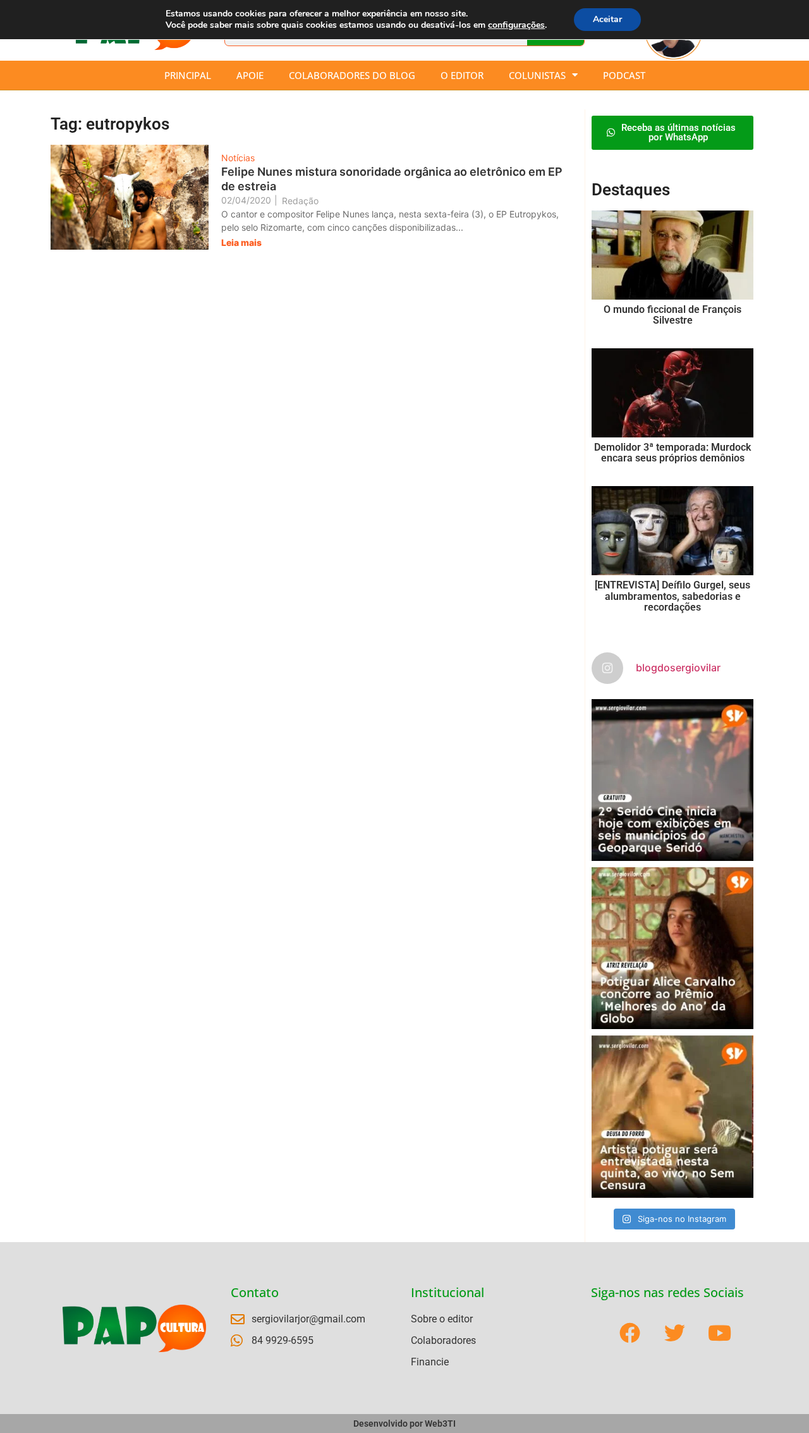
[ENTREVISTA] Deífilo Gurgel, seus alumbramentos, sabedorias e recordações (672, 596)
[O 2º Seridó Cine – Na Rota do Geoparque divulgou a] (672, 780)
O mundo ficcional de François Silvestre (672, 315)
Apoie (250, 75)
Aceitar (607, 19)
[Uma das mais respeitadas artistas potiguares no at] (672, 1116)
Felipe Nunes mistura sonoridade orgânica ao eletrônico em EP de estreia (392, 179)
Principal (187, 75)
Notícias (238, 157)
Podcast (624, 75)
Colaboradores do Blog (352, 75)
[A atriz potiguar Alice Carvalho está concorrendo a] (672, 948)
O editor (462, 75)
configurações (516, 25)
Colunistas (537, 75)
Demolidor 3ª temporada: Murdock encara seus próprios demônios (672, 453)
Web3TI (440, 1423)
